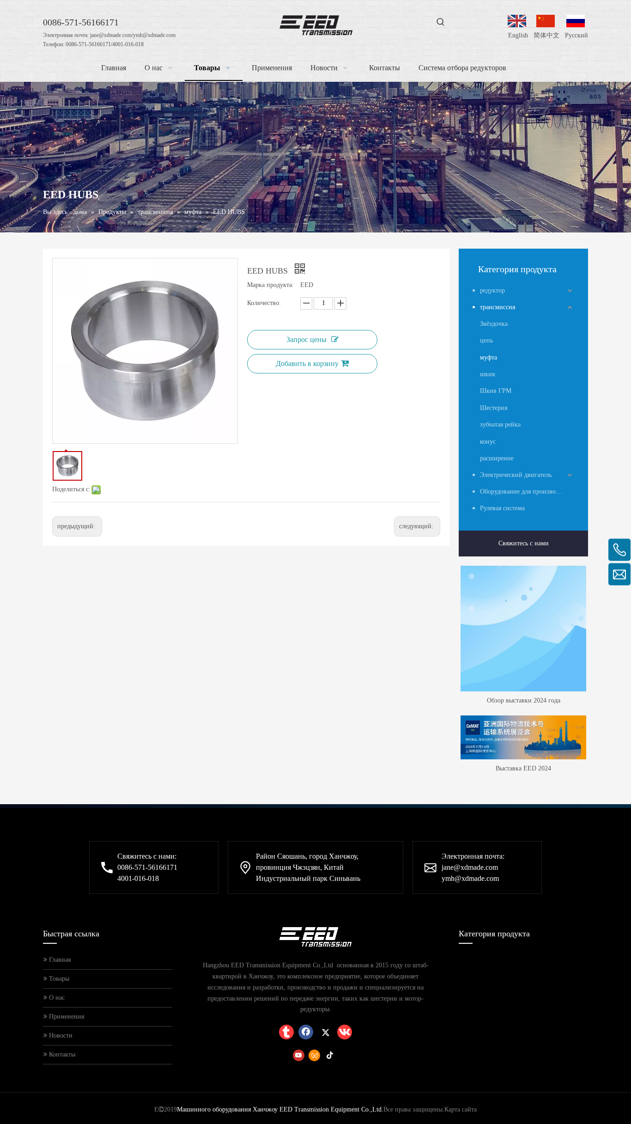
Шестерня (493, 407)
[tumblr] (286, 1032)
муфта (488, 357)
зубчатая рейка (500, 424)
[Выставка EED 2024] (523, 737)
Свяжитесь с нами (523, 543)
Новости (60, 1035)
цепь (486, 340)
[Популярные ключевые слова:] (440, 22)
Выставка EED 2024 (523, 768)
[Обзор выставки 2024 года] (523, 628)
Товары (58, 978)
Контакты (61, 1054)
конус (488, 441)
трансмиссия (497, 307)
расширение (497, 458)
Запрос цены (306, 339)
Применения (65, 1016)
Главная (59, 959)
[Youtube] (298, 1055)
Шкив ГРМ (495, 390)
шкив (487, 374)
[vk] (344, 1032)
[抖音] (330, 1055)
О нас (56, 997)
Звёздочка (494, 323)
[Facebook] (305, 1032)
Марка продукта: (270, 284)
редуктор (492, 290)
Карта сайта (460, 1109)
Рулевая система (502, 508)
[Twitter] (325, 1032)
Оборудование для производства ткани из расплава (527, 491)
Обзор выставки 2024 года (523, 700)
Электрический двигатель (516, 474)
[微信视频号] (314, 1055)
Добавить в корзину (307, 363)
